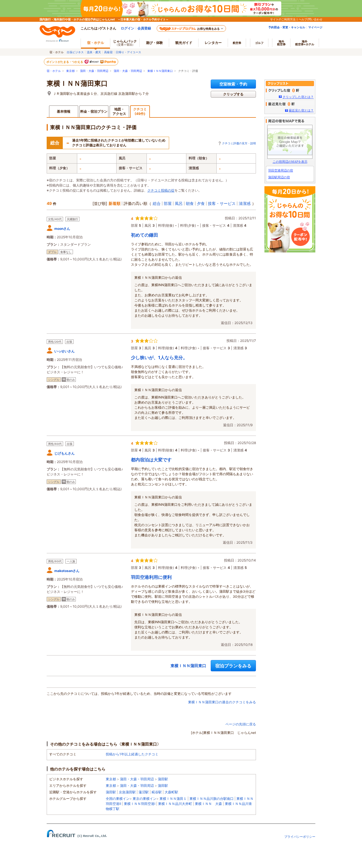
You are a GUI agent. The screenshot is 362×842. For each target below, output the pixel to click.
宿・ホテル (54, 70)
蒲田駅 (163, 779)
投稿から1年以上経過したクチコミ (132, 754)
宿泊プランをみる (233, 666)
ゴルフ (259, 42)
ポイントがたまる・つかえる (65, 61)
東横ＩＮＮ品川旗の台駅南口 (211, 798)
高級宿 (108, 52)
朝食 (190, 203)
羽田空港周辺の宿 (280, 170)
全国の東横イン (118, 798)
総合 (157, 203)
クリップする (233, 94)
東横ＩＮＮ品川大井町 (175, 804)
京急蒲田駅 (127, 792)
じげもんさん (64, 453)
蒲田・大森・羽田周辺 (94, 70)
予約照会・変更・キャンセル (286, 27)
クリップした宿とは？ (298, 96)
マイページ (315, 27)
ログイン (127, 28)
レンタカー (213, 42)
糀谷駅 (157, 792)
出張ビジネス (75, 52)
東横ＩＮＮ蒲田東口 (160, 70)
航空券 (237, 42)
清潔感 (245, 203)
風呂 (179, 203)
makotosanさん (66, 571)
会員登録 (144, 28)
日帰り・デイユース (128, 52)
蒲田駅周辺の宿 (279, 177)
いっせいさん (64, 351)
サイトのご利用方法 (283, 19)
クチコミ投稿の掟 (160, 190)
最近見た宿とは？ (301, 110)
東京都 (70, 70)
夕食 (201, 203)
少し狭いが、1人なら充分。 (159, 357)
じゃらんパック (125, 42)
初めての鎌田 (144, 235)
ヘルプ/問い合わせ (310, 19)
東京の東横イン (144, 798)
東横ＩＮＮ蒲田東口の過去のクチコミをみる (222, 702)
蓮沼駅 (144, 792)
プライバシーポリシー (299, 837)
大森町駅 (171, 792)
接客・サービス (222, 203)
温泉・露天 (94, 52)
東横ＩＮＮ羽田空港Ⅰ (139, 804)
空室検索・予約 (233, 84)
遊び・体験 (154, 42)
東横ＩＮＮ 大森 (208, 804)
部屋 (168, 203)
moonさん (62, 228)
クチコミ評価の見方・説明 (239, 143)
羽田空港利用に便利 (151, 577)
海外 (281, 43)
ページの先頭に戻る (240, 724)
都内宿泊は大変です (151, 459)
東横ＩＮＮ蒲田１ (173, 798)
